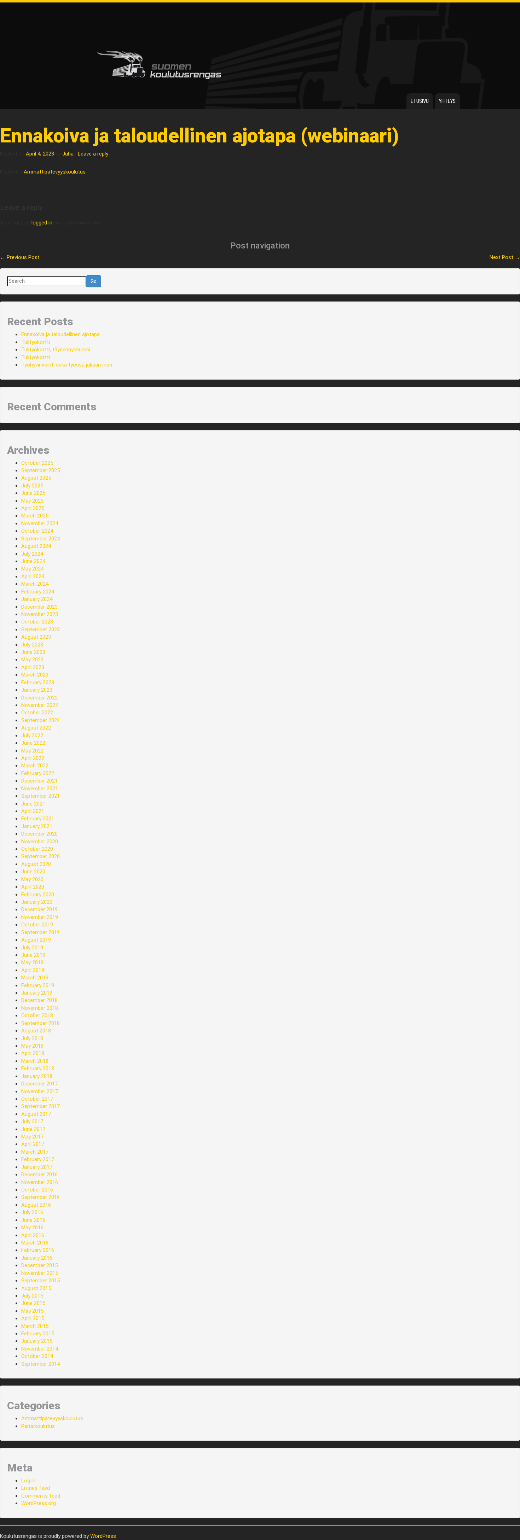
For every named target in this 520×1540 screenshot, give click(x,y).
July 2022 (32, 735)
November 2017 (39, 1091)
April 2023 (32, 667)
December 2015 (39, 1265)
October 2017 (37, 1099)
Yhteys (447, 101)
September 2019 (40, 932)
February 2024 (37, 592)
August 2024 (36, 546)
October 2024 (37, 531)
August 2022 (36, 728)
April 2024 (32, 576)
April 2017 (32, 1144)
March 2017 (34, 1152)
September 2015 (40, 1280)
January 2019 (36, 993)
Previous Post (20, 257)
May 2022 (32, 751)
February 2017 (37, 1159)
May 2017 (32, 1137)
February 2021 (37, 818)
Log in (28, 1480)
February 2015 (37, 1333)
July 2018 (32, 1038)
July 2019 (32, 947)
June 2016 (33, 1220)
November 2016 (39, 1182)
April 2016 (32, 1235)
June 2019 (33, 955)
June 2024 (33, 561)
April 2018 (32, 1053)
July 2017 (32, 1121)
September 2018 (40, 1023)
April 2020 (32, 887)
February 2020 (37, 894)
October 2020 (37, 849)
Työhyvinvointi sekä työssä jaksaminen (66, 365)
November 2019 (39, 917)
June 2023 (33, 652)
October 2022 (37, 712)
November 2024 (39, 523)
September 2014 (40, 1364)
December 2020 (39, 834)
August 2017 (36, 1114)
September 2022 (40, 720)
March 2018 (34, 1061)
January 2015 (36, 1341)
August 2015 (36, 1288)
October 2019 (37, 924)
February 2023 (37, 682)
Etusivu (420, 101)
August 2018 (36, 1030)
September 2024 (40, 538)
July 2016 (32, 1212)
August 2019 (36, 940)
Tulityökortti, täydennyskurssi (55, 349)
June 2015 (33, 1303)
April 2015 (32, 1318)
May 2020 (32, 879)
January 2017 (36, 1167)
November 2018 (39, 1008)
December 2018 (39, 1000)
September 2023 (40, 629)
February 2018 (37, 1068)
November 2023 (39, 614)
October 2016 (37, 1190)
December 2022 (39, 698)
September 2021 (40, 796)
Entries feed (35, 1488)
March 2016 (34, 1243)
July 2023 (32, 645)
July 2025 (32, 485)
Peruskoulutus (38, 1426)
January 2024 (36, 599)
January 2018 (36, 1076)
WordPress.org (38, 1503)
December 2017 (39, 1084)
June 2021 (33, 804)
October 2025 (37, 463)
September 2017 (40, 1106)
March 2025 (34, 516)
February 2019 (37, 985)
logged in (41, 222)
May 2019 (32, 962)
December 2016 (39, 1174)
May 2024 (32, 569)
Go (94, 281)
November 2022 (39, 705)
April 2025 (32, 508)
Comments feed (40, 1496)
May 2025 (32, 501)
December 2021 (39, 781)
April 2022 (32, 758)
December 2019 (39, 909)
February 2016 (37, 1250)
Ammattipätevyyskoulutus (55, 172)
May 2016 (32, 1227)
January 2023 (36, 690)
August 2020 (36, 864)
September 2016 (40, 1197)
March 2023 (34, 675)
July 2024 (32, 554)
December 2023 (39, 607)
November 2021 (39, 788)
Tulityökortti (35, 342)
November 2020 (39, 841)
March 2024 (34, 584)
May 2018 (32, 1046)
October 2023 (37, 622)
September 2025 (40, 470)
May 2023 (32, 659)
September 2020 (40, 856)
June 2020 (33, 871)
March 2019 (34, 977)
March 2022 (34, 765)
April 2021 (32, 811)
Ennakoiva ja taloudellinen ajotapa (60, 334)
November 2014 (39, 1349)
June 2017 (33, 1129)
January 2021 (36, 826)
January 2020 (36, 902)
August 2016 (36, 1205)
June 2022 (33, 743)
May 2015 (32, 1311)
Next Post (505, 257)
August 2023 (36, 637)
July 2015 (32, 1296)
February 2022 (37, 773)
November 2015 (39, 1273)
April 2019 (32, 970)
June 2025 (33, 493)
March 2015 (34, 1326)
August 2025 (36, 478)
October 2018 (37, 1015)
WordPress (103, 1536)
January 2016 (36, 1258)
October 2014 (37, 1356)
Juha (68, 154)
